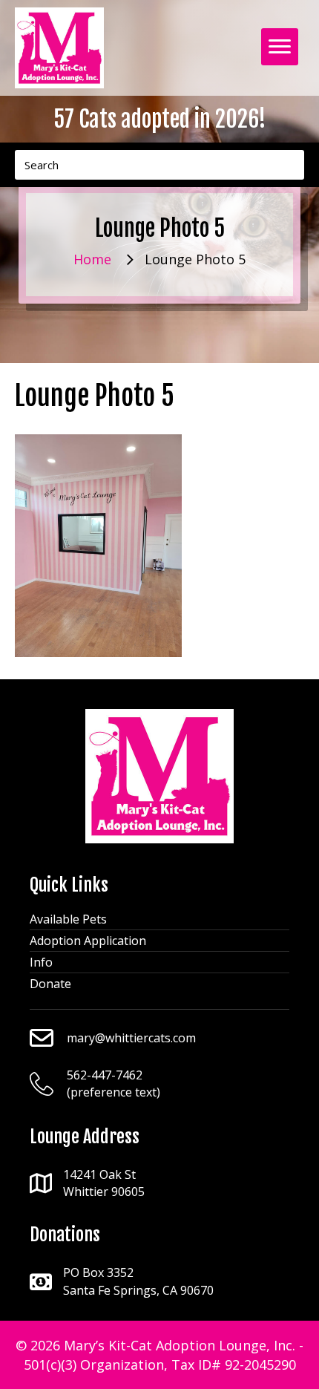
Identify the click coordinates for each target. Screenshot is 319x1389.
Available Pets (68, 919)
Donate (50, 983)
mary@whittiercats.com (131, 1038)
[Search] (289, 165)
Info (41, 962)
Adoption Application (88, 940)
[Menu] (279, 46)
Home (92, 259)
